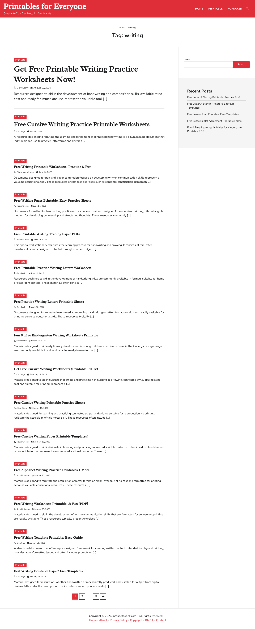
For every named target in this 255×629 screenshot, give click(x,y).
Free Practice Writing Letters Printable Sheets (49, 301)
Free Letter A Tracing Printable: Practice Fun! (213, 97)
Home (199, 8)
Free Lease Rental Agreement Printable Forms (214, 121)
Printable (215, 8)
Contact (161, 620)
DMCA (149, 620)
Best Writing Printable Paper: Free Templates (48, 571)
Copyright (136, 620)
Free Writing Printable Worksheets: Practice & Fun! (53, 167)
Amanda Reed (22, 239)
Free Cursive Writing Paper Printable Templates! (51, 436)
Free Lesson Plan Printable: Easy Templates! (213, 114)
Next (103, 596)
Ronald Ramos (23, 475)
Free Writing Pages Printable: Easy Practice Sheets (52, 200)
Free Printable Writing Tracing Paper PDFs (47, 234)
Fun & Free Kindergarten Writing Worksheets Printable (56, 335)
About (103, 620)
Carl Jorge (20, 131)
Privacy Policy (118, 620)
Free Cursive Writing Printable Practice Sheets (49, 402)
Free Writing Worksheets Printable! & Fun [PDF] (51, 504)
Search (188, 59)
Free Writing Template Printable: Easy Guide (48, 537)
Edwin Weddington (25, 172)
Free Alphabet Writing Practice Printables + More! (52, 470)
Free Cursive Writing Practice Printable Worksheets (82, 124)
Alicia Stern (21, 408)
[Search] (247, 8)
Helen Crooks (22, 206)
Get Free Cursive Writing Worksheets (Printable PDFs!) (56, 369)
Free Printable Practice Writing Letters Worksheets (52, 268)
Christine (20, 543)
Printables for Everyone (44, 6)
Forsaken (235, 8)
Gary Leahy (22, 87)
